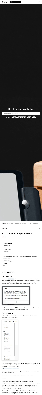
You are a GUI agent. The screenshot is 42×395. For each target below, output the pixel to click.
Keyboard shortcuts (7, 249)
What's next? (6, 251)
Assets (5, 263)
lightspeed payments (22, 117)
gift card (29, 117)
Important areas (7, 245)
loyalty (34, 117)
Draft (5, 247)
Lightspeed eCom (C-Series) (7, 223)
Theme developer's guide (33, 223)
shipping (14, 117)
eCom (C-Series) (15, 2)
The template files (8, 261)
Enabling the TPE (7, 260)
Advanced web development (20, 223)
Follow (4, 236)
